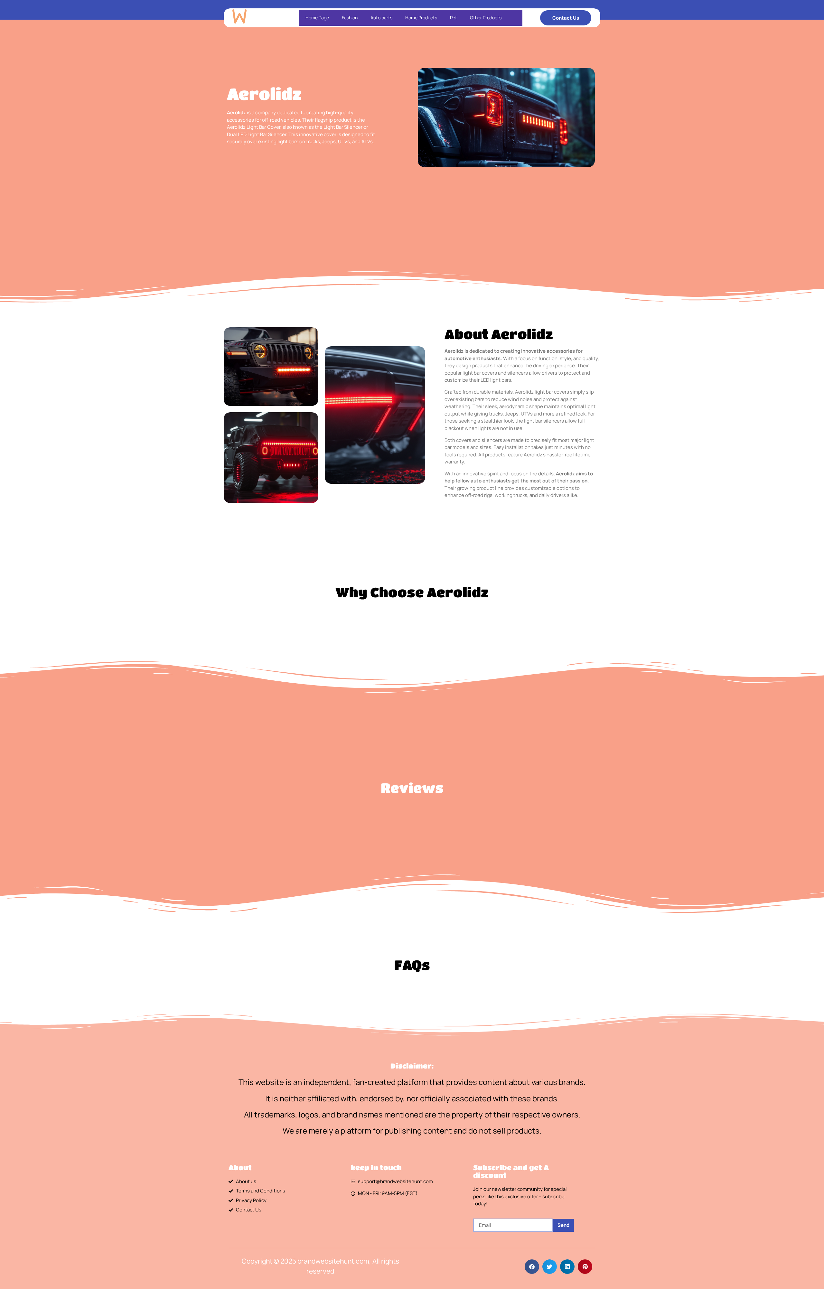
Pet (453, 17)
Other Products (485, 17)
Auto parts (381, 17)
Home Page (317, 17)
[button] (532, 1266)
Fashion (350, 17)
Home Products (421, 17)
